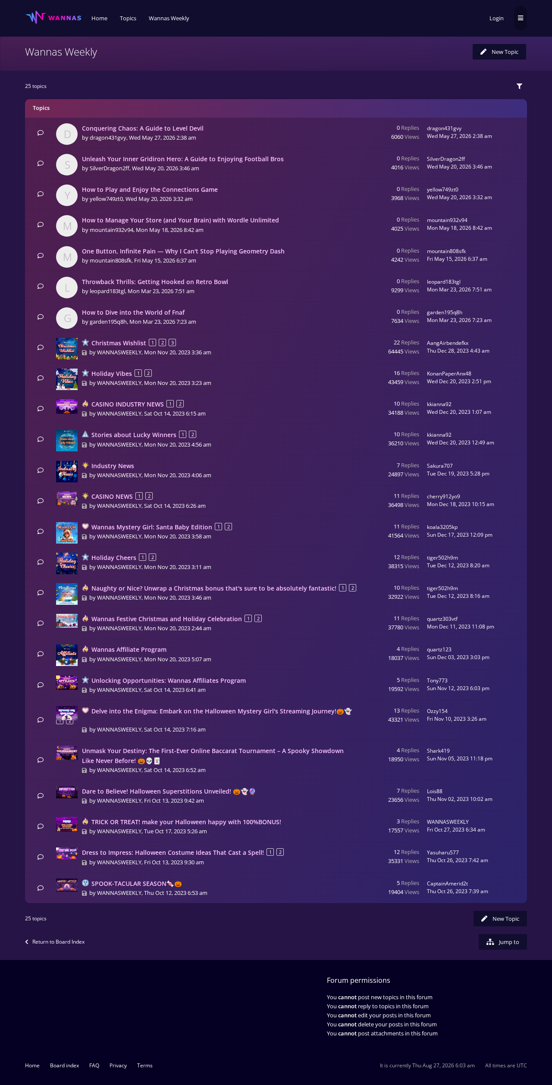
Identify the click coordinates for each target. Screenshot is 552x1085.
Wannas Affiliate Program (128, 649)
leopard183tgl (107, 291)
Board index (64, 1065)
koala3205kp (442, 527)
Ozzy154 (437, 711)
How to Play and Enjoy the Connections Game (150, 189)
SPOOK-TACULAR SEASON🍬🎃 (136, 883)
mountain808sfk (111, 260)
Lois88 (434, 791)
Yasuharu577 (443, 852)
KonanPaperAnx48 (449, 373)
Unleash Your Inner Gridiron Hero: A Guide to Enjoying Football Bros (183, 159)
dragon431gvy (108, 137)
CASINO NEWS (112, 496)
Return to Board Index (58, 941)
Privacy (118, 1065)
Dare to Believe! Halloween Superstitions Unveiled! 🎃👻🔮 (169, 791)
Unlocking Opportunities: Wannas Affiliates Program (168, 680)
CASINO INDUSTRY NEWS (127, 404)
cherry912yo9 (443, 496)
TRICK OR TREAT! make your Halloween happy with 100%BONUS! (186, 822)
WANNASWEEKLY (119, 352)
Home (32, 1065)
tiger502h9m (442, 557)
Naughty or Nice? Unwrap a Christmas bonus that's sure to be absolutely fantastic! (213, 588)
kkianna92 (439, 404)
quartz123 (439, 649)
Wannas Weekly (61, 51)
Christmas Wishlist (118, 343)
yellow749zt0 (106, 199)
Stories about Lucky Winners (133, 435)
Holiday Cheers (113, 557)
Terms (145, 1065)
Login (496, 18)
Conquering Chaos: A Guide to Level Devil (143, 128)
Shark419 (438, 750)
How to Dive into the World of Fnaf (133, 312)
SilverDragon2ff (109, 168)
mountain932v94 (111, 230)
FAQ (94, 1065)
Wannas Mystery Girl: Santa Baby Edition (151, 527)
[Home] (53, 17)
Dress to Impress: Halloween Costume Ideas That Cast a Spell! (173, 852)
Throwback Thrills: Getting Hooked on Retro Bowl (155, 282)
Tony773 (437, 680)
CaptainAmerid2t (447, 883)
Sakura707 (440, 465)
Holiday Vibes (111, 373)
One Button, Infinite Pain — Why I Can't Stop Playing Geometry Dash (183, 251)
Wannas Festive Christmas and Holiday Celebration (166, 619)
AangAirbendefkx (447, 343)
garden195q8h (108, 321)
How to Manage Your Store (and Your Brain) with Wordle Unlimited (180, 220)
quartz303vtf (442, 618)
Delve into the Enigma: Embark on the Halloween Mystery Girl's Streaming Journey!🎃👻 (221, 711)
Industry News (112, 466)
